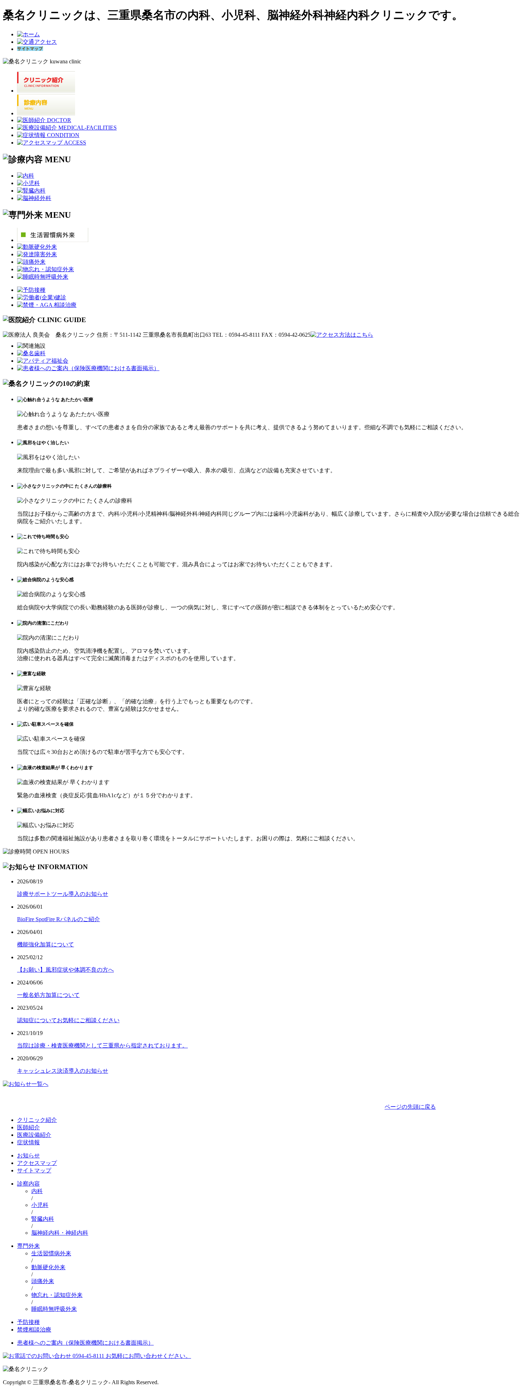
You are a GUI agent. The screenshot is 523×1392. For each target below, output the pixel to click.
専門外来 (28, 1246)
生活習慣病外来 (51, 1253)
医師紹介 (28, 1127)
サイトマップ (34, 1170)
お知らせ (28, 1155)
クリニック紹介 (37, 1120)
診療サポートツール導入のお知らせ (62, 894)
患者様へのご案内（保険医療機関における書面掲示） (85, 1343)
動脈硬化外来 (48, 1267)
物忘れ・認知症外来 (57, 1295)
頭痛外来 (42, 1281)
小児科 (39, 1205)
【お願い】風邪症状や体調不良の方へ (65, 970)
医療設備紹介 (34, 1135)
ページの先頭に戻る (410, 1107)
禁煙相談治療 (34, 1330)
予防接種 (28, 1322)
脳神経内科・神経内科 (59, 1233)
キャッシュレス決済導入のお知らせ (62, 1071)
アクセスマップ (37, 1163)
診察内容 (28, 1184)
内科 (37, 1191)
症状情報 (28, 1142)
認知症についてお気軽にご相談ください (68, 1020)
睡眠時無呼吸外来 (54, 1309)
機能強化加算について (45, 944)
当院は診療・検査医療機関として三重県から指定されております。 (102, 1045)
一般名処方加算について (48, 995)
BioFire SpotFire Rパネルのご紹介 (58, 919)
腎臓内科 (42, 1219)
